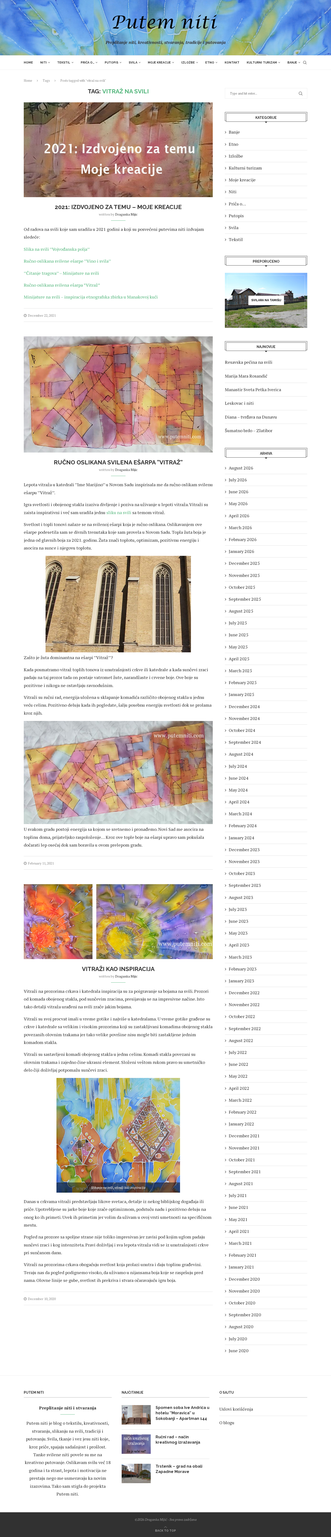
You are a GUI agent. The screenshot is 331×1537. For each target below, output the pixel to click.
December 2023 (244, 849)
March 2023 (240, 957)
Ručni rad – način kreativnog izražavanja (178, 1440)
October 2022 (242, 1016)
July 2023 (238, 909)
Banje (292, 62)
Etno (209, 62)
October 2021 (242, 1160)
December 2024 (244, 706)
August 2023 (241, 897)
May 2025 (238, 647)
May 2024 (238, 790)
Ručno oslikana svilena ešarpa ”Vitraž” (62, 285)
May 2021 (238, 1219)
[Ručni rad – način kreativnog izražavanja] (136, 1444)
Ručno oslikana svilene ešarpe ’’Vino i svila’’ (67, 261)
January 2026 (241, 551)
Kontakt (232, 62)
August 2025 (241, 611)
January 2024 (241, 838)
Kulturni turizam (262, 62)
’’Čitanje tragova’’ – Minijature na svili (61, 273)
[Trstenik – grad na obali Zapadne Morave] (136, 1473)
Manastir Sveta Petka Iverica (253, 389)
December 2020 (244, 1279)
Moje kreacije (159, 62)
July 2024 (238, 766)
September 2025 (245, 599)
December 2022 (244, 992)
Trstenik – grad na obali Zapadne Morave (179, 1469)
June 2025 (238, 635)
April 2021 (239, 1231)
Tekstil (63, 62)
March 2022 (240, 1100)
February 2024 (243, 825)
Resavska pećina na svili (248, 362)
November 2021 (244, 1148)
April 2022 (239, 1088)
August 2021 (241, 1183)
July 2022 (238, 1052)
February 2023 (243, 969)
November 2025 (244, 575)
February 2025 (243, 682)
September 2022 (245, 1028)
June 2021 (238, 1207)
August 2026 (241, 468)
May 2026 (238, 503)
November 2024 (244, 718)
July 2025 (238, 623)
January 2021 (241, 1267)
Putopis (111, 62)
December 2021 (244, 1136)
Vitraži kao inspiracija (118, 968)
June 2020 (238, 1350)
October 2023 (242, 873)
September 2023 (245, 885)
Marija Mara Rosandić (246, 376)
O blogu (226, 1422)
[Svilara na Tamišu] (266, 300)
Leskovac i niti (239, 403)
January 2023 (241, 981)
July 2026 (238, 480)
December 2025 (244, 563)
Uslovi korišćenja (236, 1409)
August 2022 (241, 1040)
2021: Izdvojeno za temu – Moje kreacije (118, 206)
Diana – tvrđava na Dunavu (251, 417)
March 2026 (240, 527)
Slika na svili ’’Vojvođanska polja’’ (57, 249)
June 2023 (238, 921)
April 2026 (239, 515)
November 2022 (244, 1004)
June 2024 (238, 778)
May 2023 (238, 933)
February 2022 (243, 1112)
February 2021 (243, 1255)
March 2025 (240, 670)
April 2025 (239, 659)
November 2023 (244, 861)
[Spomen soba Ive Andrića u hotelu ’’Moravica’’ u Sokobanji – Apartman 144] (136, 1414)
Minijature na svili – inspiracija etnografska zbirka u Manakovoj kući (91, 297)
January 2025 (241, 694)
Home (28, 62)
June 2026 (238, 491)
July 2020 (238, 1339)
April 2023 (239, 945)
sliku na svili (118, 512)
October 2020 (242, 1303)
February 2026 (243, 539)
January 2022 (241, 1124)
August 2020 (241, 1326)
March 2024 (240, 814)
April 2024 (239, 802)
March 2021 (240, 1243)
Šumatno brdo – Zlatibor (248, 430)
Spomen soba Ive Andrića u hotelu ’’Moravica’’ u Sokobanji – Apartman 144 (182, 1413)
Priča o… (87, 62)
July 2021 (238, 1195)
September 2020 (245, 1315)
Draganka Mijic (126, 214)
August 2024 (241, 754)
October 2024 (242, 730)
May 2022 (238, 1076)
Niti (43, 62)
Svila (133, 62)
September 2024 (245, 742)
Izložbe (188, 62)
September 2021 (245, 1171)
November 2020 (244, 1291)
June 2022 (238, 1064)
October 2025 (242, 587)
